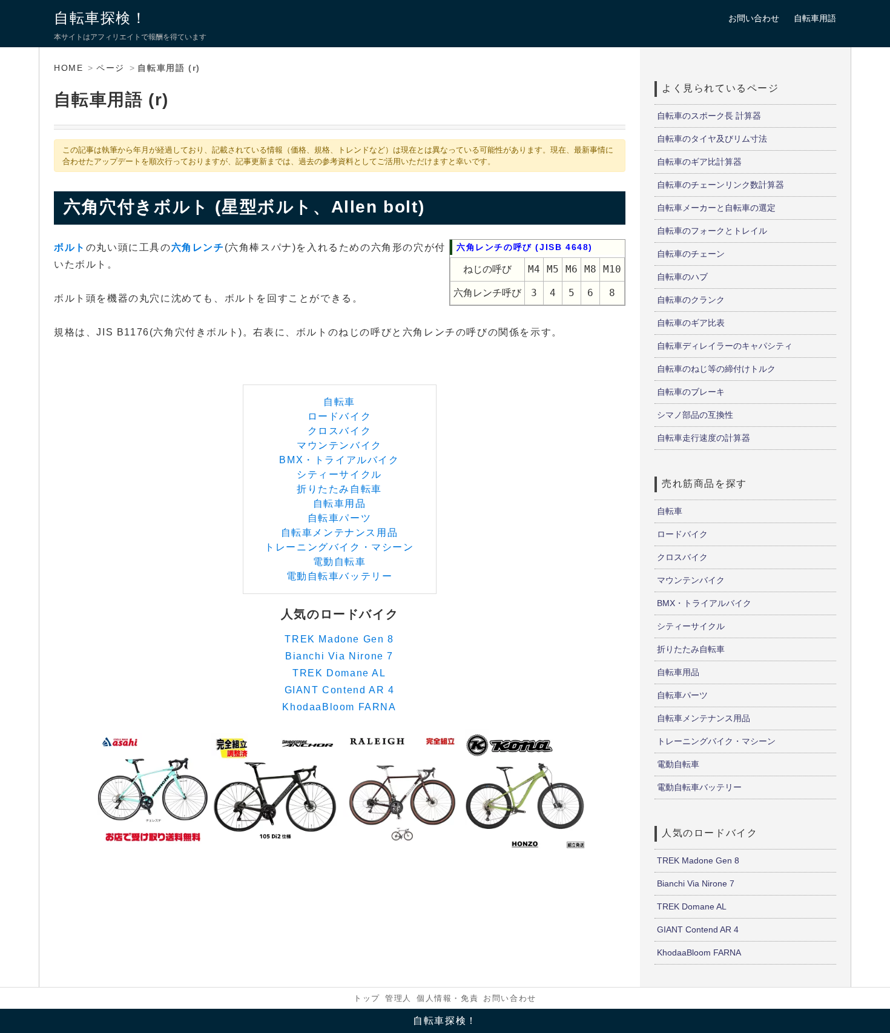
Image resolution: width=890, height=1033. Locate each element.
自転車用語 (815, 18)
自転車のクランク (691, 300)
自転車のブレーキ (691, 392)
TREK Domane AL (339, 673)
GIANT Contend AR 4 (340, 690)
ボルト (70, 247)
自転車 (339, 402)
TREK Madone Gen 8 (339, 639)
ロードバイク (340, 416)
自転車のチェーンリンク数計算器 (720, 185)
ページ (110, 68)
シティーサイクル (339, 474)
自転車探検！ (100, 18)
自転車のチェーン (691, 254)
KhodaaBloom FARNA (339, 707)
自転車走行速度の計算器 (703, 438)
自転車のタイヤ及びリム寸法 (712, 139)
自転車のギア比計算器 (699, 162)
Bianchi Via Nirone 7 (339, 656)
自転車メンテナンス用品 (339, 532)
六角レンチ (198, 247)
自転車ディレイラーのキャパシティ (725, 346)
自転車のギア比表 (691, 323)
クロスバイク (340, 431)
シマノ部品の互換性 (695, 415)
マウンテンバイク (339, 445)
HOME (68, 68)
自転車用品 (339, 503)
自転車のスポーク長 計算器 (709, 115)
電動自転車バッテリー (339, 576)
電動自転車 (339, 561)
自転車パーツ (340, 518)
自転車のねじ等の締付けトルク (716, 369)
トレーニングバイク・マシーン (339, 547)
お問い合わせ (753, 18)
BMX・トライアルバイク (339, 460)
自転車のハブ (682, 277)
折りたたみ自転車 (339, 489)
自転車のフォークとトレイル (712, 231)
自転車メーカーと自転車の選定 (716, 208)
